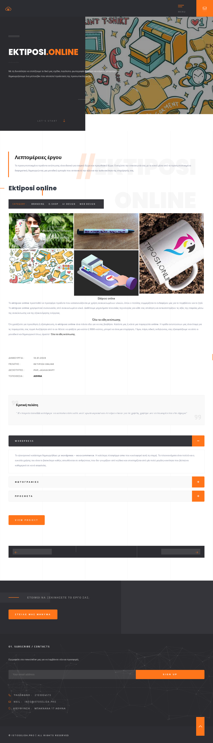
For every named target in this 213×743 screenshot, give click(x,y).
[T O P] (200, 726)
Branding (38, 204)
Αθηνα (37, 376)
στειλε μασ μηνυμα (33, 614)
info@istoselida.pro (40, 701)
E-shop (53, 204)
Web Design (87, 204)
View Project (26, 520)
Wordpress (24, 441)
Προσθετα (24, 496)
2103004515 (43, 695)
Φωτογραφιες (27, 482)
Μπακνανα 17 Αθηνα (50, 708)
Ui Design (69, 204)
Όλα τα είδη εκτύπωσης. (63, 334)
